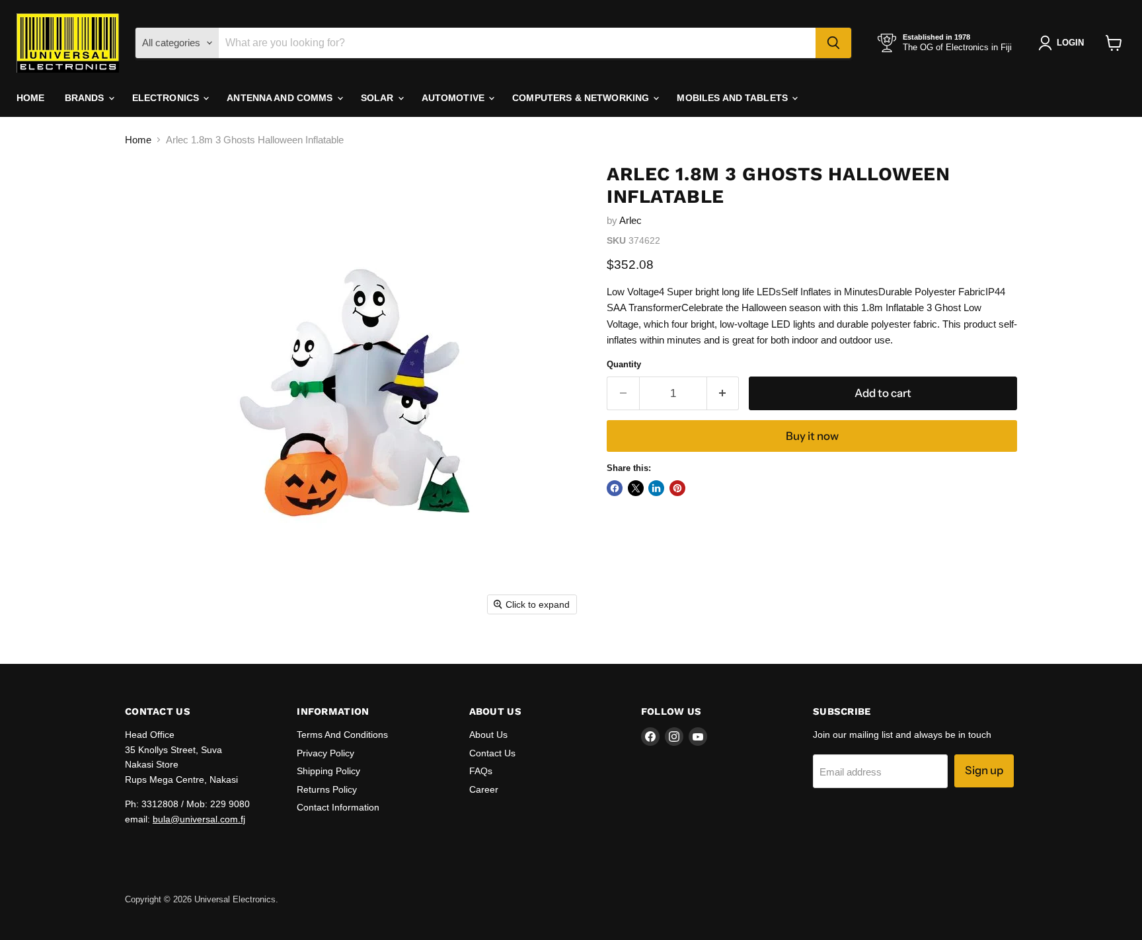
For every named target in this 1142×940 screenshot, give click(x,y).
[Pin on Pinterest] (677, 488)
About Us (488, 734)
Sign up (984, 770)
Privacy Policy (325, 753)
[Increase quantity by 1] (723, 393)
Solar (379, 97)
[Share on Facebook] (615, 488)
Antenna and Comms (281, 97)
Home (31, 97)
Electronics (167, 97)
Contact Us (492, 753)
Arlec (630, 220)
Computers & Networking (582, 97)
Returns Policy (327, 789)
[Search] (833, 43)
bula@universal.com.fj (199, 819)
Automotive (455, 97)
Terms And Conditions (342, 734)
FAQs (480, 771)
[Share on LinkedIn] (656, 488)
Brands (86, 97)
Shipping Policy (328, 771)
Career (483, 789)
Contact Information (338, 807)
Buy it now (812, 436)
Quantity (624, 364)
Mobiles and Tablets (733, 97)
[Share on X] (636, 488)
